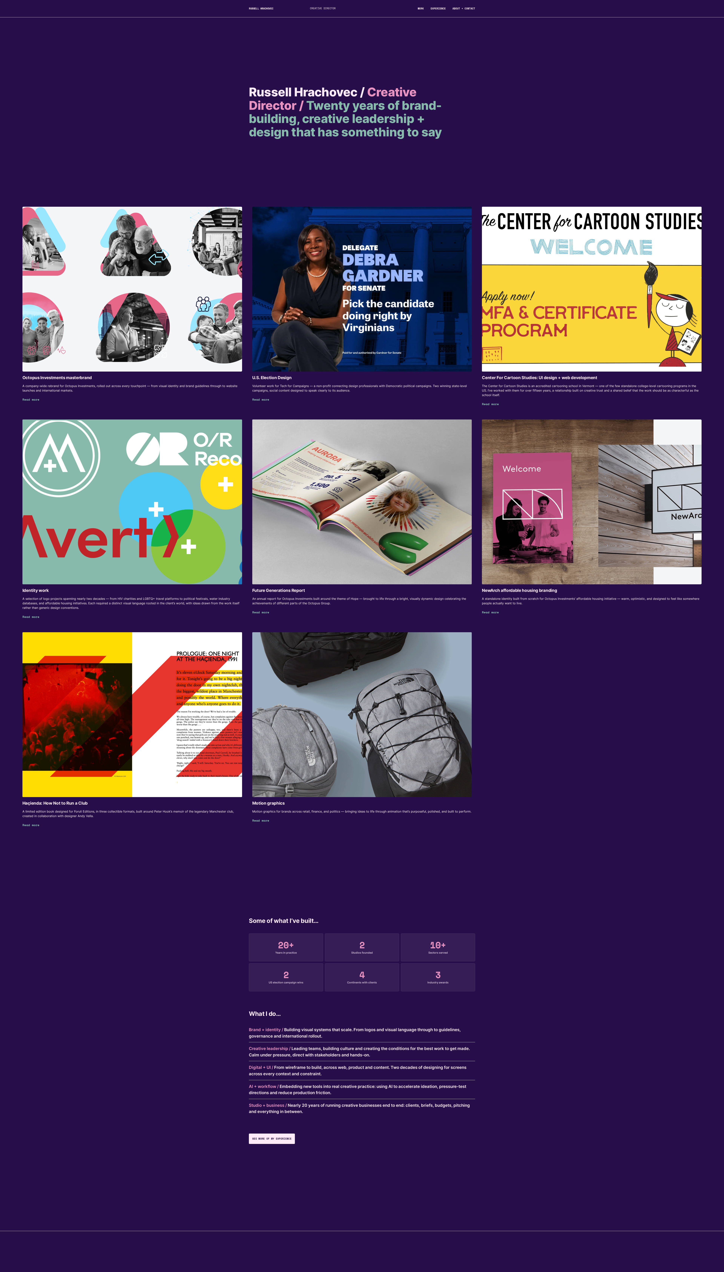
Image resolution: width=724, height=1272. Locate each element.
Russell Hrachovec (261, 8)
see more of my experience (271, 1139)
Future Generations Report (278, 590)
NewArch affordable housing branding (519, 590)
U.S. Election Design (272, 377)
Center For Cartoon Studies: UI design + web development (539, 377)
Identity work (35, 590)
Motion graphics (268, 803)
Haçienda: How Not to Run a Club (55, 803)
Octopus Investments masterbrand (57, 377)
